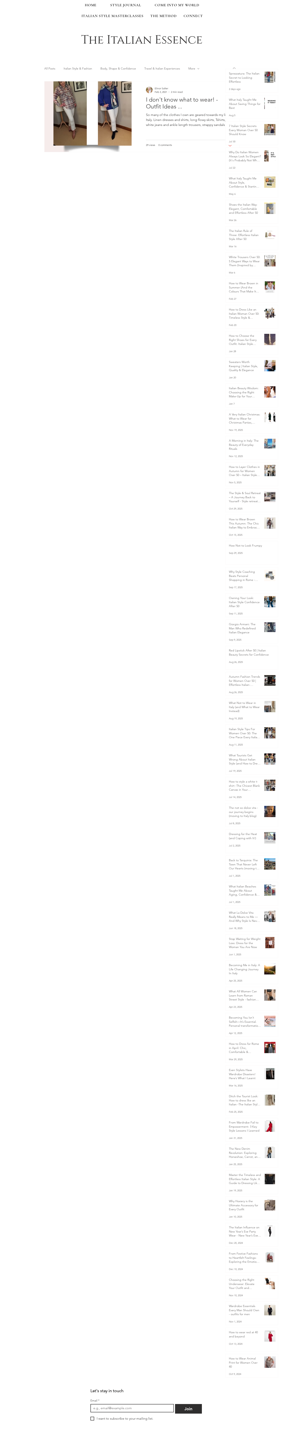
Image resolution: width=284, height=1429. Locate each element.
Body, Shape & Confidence (118, 68)
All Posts (49, 68)
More (191, 68)
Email (94, 1400)
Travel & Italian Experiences (162, 68)
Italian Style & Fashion (78, 68)
